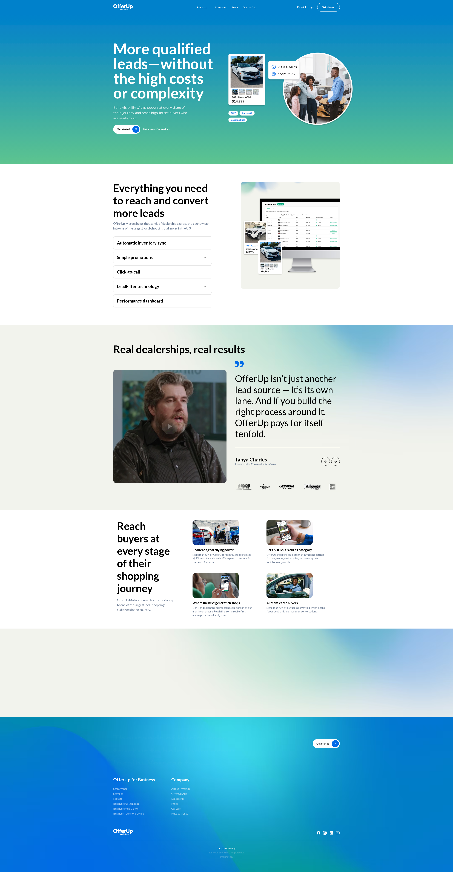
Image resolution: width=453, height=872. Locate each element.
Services (118, 793)
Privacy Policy (179, 813)
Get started (328, 7)
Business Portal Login (126, 803)
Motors (117, 798)
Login (311, 7)
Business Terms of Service (128, 813)
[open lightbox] (169, 426)
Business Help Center (126, 808)
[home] (136, 7)
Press (174, 803)
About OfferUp (180, 788)
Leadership (177, 798)
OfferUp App (179, 793)
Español (301, 7)
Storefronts (120, 788)
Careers (176, 808)
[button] (203, 7)
